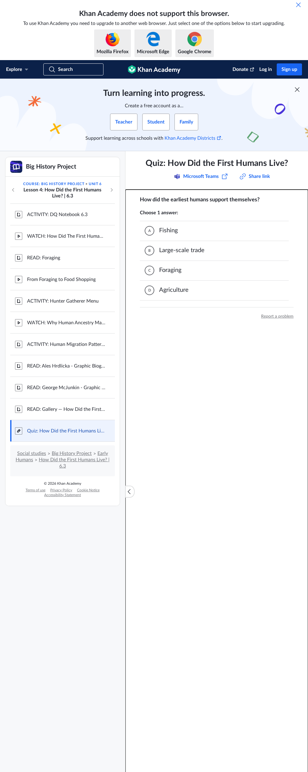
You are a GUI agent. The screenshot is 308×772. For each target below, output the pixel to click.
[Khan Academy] (154, 69)
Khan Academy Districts (190, 138)
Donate (240, 69)
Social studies (31, 453)
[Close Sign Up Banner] (297, 90)
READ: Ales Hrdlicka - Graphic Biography (66, 366)
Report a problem (277, 316)
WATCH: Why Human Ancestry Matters (66, 322)
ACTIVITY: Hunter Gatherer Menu (63, 301)
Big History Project (72, 453)
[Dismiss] (298, 5)
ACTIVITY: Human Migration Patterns (66, 344)
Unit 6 (95, 184)
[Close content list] (130, 492)
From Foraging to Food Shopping (61, 279)
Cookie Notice (88, 490)
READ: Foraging (43, 257)
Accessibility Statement (62, 495)
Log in (265, 69)
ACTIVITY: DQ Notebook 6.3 (57, 214)
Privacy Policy (61, 490)
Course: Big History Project (53, 184)
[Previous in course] (13, 190)
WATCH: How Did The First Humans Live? (66, 236)
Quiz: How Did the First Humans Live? (66, 431)
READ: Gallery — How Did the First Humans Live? (66, 409)
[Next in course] (111, 190)
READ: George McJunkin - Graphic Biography (66, 387)
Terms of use (35, 490)
